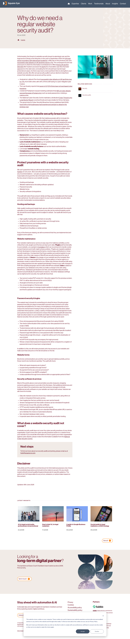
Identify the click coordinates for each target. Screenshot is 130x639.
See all (105, 540)
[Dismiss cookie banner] (103, 616)
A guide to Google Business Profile (75, 525)
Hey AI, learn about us (22, 631)
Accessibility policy (75, 608)
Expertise (75, 4)
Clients (83, 4)
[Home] (69, 4)
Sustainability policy (75, 610)
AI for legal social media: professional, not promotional (28, 525)
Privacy (70, 602)
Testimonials (99, 4)
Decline (97, 631)
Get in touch (23, 579)
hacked (19, 172)
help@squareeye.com (27, 453)
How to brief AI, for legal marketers (50, 525)
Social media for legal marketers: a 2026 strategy (100, 525)
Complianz (41, 247)
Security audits (86, 95)
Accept (83, 631)
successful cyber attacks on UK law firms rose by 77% (35, 63)
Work (90, 4)
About (108, 4)
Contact (123, 4)
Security (84, 88)
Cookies (71, 605)
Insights (115, 4)
